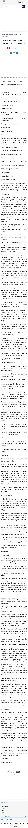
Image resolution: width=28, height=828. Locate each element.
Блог (2, 810)
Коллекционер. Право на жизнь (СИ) (11, 34)
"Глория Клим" (11, 33)
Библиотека (4, 806)
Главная (4, 33)
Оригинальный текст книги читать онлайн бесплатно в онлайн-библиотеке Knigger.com (14, 766)
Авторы (3, 812)
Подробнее (15, 826)
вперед (18, 47)
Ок (10, 826)
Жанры (3, 808)
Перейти (16, 774)
